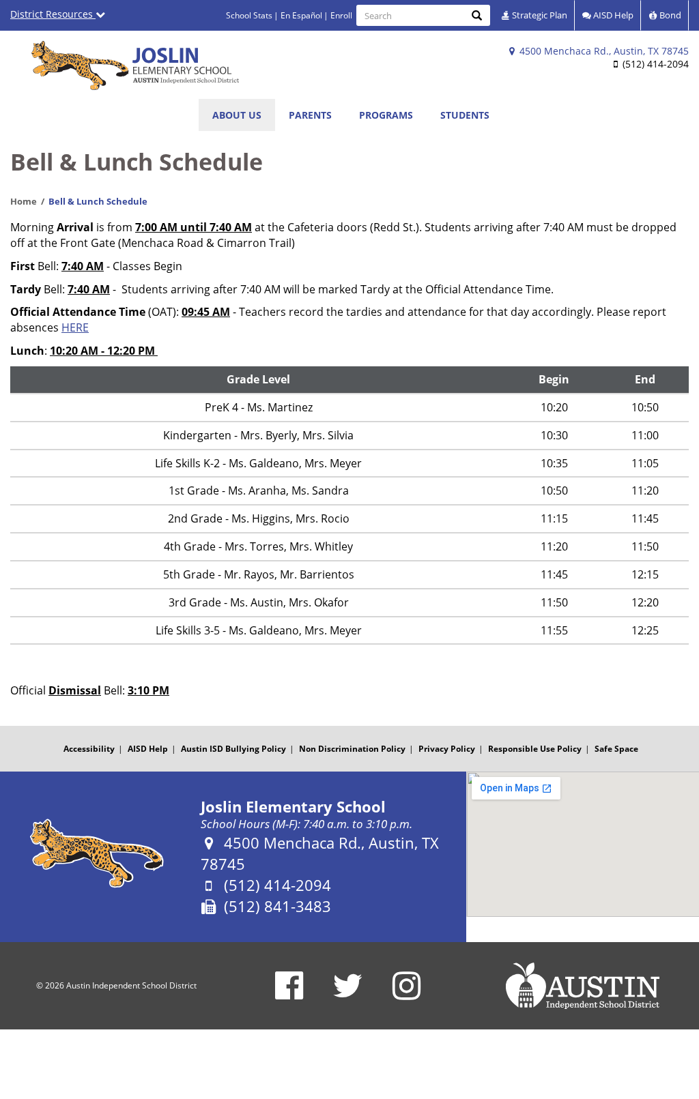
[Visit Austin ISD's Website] (582, 986)
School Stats (249, 15)
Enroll (341, 15)
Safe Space (616, 748)
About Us (236, 114)
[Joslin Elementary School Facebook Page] (289, 994)
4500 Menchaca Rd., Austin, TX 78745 (603, 50)
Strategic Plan (538, 15)
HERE (75, 327)
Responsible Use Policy (535, 748)
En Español (301, 15)
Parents (310, 114)
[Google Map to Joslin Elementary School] (582, 844)
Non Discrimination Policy (352, 748)
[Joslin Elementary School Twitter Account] (347, 994)
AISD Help (612, 15)
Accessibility (89, 748)
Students (464, 114)
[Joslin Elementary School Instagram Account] (406, 994)
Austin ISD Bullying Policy (233, 748)
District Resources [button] (53, 14)
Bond (669, 15)
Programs (386, 114)
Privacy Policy (446, 748)
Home (23, 201)
